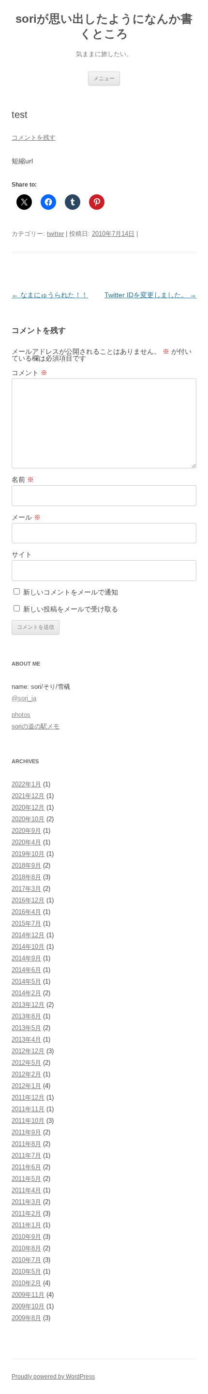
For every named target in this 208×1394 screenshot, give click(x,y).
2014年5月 (26, 981)
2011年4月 (26, 1190)
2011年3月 (26, 1201)
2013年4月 (26, 1039)
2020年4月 (26, 842)
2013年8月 (26, 1016)
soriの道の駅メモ (35, 726)
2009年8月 (26, 1317)
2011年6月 (26, 1167)
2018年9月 (26, 865)
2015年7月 (26, 923)
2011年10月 (28, 1120)
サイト (22, 554)
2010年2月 (26, 1283)
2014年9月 (26, 958)
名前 (23, 479)
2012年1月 (26, 1085)
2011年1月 (26, 1225)
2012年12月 (28, 1051)
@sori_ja (24, 698)
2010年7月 (26, 1259)
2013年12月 (28, 1004)
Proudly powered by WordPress (53, 1376)
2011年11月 (28, 1109)
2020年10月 (28, 819)
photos (21, 714)
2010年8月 (26, 1248)
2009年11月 (28, 1294)
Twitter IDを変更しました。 (150, 295)
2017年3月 (26, 888)
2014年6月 (26, 969)
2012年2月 (26, 1074)
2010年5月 (26, 1271)
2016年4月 (26, 911)
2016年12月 (28, 900)
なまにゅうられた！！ (50, 295)
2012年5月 (26, 1062)
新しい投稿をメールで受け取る (70, 609)
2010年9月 (26, 1236)
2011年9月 (26, 1132)
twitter (55, 233)
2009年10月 (28, 1306)
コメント (29, 373)
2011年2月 (26, 1213)
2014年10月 (28, 946)
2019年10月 (28, 853)
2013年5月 (26, 1027)
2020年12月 (28, 807)
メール (26, 517)
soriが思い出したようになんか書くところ (104, 26)
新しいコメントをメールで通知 (70, 592)
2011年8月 (26, 1143)
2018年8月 (26, 877)
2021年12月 (28, 795)
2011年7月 (26, 1155)
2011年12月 (28, 1097)
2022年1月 (26, 784)
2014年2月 (26, 993)
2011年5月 (26, 1178)
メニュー (104, 78)
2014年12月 (28, 935)
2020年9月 (26, 830)
